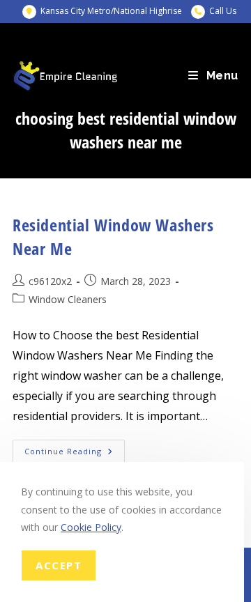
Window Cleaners (68, 299)
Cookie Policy (91, 527)
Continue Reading (74, 454)
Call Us (222, 11)
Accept (59, 565)
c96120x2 (50, 281)
